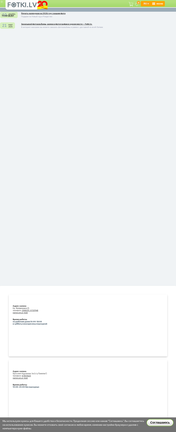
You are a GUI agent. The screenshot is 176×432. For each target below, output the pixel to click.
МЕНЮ (159, 3)
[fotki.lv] (22, 6)
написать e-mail (20, 312)
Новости (8, 15)
